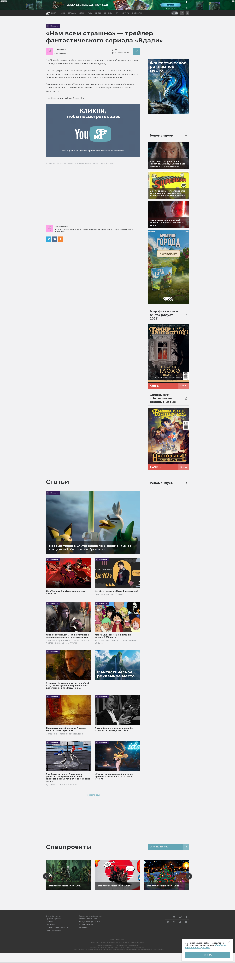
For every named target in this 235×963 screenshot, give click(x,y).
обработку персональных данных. (205, 946)
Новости (54, 26)
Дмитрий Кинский (61, 50)
